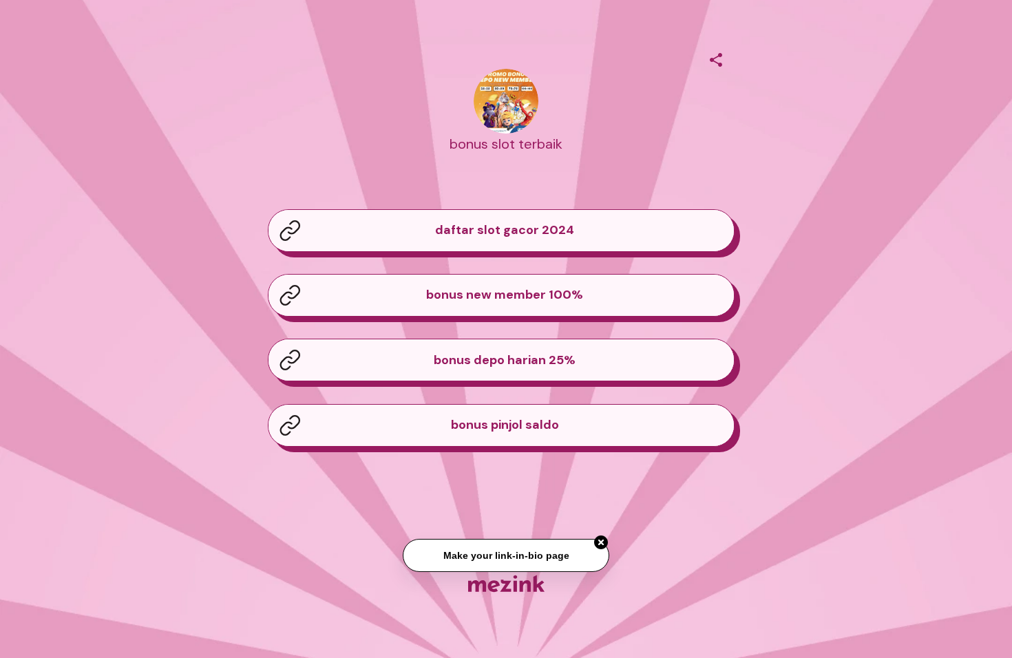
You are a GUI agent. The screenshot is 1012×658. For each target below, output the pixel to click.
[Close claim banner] (601, 543)
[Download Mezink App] (506, 583)
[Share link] (716, 58)
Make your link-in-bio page (506, 556)
